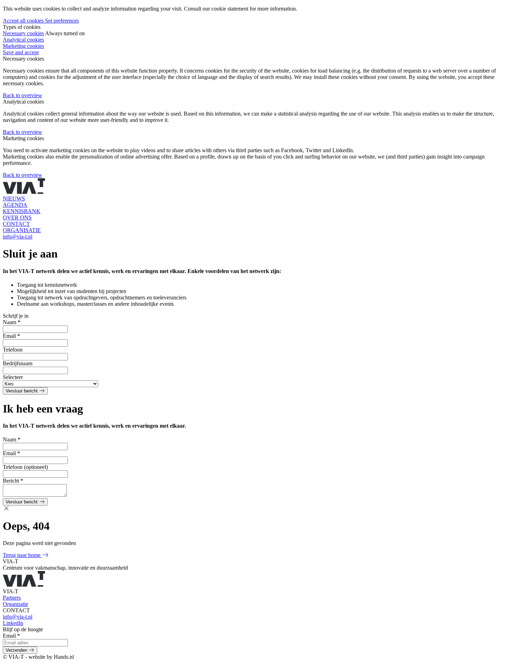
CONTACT (16, 224)
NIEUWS (14, 199)
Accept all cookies (24, 21)
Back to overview (22, 95)
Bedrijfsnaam (17, 363)
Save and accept (21, 52)
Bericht (13, 481)
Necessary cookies (23, 33)
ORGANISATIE (22, 230)
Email (11, 336)
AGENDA (15, 205)
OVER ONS (17, 218)
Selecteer (13, 377)
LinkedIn (13, 623)
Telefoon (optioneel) (25, 467)
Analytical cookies (23, 40)
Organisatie (15, 604)
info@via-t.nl (17, 237)
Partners (12, 598)
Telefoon (13, 350)
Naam (11, 322)
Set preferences (62, 21)
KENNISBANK (21, 211)
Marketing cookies (23, 46)
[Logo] (24, 192)
